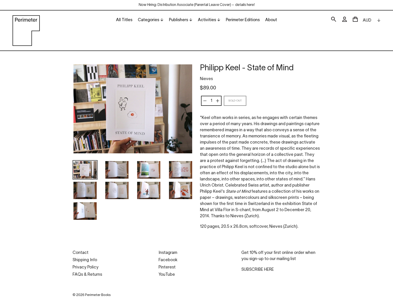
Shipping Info (85, 260)
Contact (80, 253)
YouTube (167, 275)
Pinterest (167, 267)
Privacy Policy (85, 267)
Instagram (168, 253)
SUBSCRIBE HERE (257, 270)
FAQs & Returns (87, 275)
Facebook (168, 260)
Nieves (206, 79)
